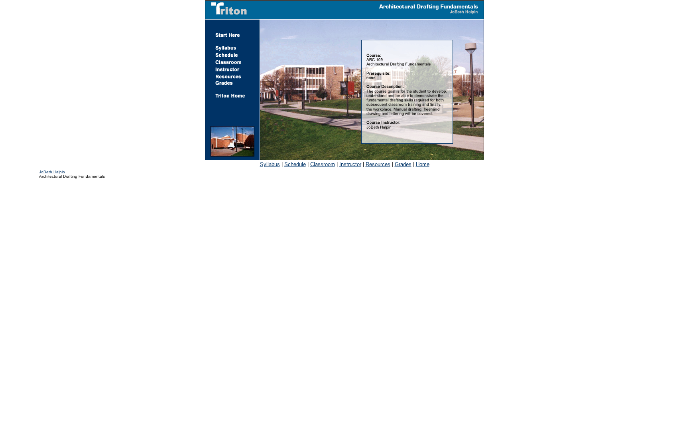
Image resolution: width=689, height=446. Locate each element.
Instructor (350, 164)
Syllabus (270, 164)
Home (422, 164)
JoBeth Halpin (52, 172)
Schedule (295, 164)
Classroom (322, 164)
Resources (378, 164)
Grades (403, 164)
